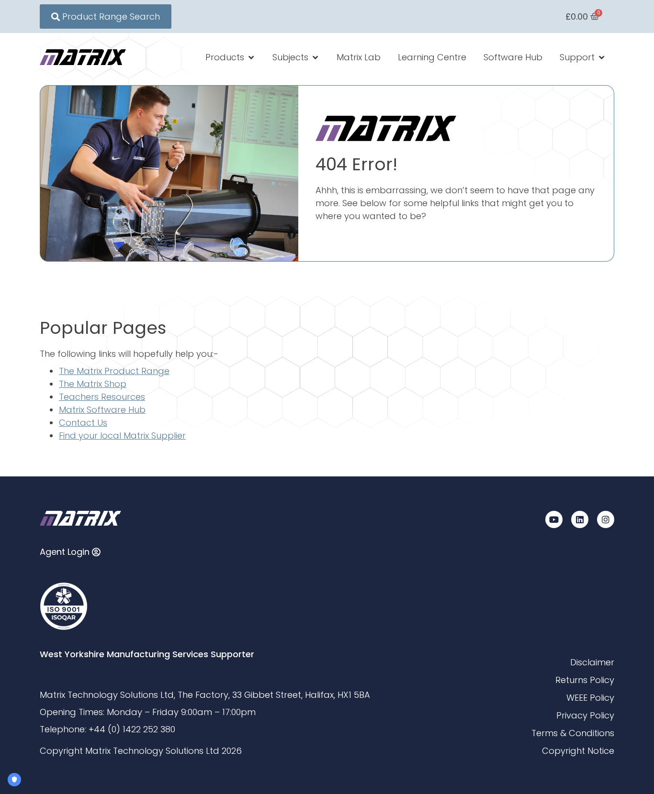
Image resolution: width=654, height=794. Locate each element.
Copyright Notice (578, 751)
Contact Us (83, 423)
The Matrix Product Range (114, 371)
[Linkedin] (579, 519)
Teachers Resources (102, 397)
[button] (230, 57)
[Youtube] (554, 519)
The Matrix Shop (92, 384)
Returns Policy (584, 680)
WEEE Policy (590, 698)
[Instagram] (605, 519)
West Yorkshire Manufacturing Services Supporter (147, 654)
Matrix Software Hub (102, 410)
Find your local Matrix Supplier (122, 435)
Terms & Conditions (572, 733)
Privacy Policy (585, 715)
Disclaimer (592, 662)
